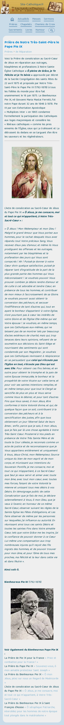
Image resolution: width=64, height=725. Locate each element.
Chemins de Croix (45, 24)
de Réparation (24, 52)
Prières (13, 24)
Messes (36, 19)
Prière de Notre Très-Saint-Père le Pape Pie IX (31, 45)
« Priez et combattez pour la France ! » (30, 660)
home (12, 19)
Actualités (23, 19)
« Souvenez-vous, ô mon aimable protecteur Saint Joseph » (30, 668)
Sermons (49, 19)
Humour (40, 30)
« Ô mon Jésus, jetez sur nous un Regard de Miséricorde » (31, 678)
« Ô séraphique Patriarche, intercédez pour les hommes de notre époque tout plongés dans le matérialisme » (30, 711)
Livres (28, 30)
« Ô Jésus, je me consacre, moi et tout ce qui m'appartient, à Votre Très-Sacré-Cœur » (31, 695)
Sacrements (15, 30)
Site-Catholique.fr (32, 5)
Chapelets (26, 24)
